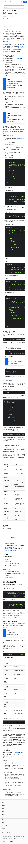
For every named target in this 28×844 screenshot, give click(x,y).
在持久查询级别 (8, 572)
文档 (4, 10)
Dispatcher (19, 448)
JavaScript (17, 727)
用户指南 (14, 10)
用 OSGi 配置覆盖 (9, 577)
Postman (14, 144)
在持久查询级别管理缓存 (10, 550)
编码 (18, 363)
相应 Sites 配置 (17, 58)
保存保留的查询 (18, 138)
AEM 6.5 (8, 10)
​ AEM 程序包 (16, 752)
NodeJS (4, 728)
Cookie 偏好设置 (11, 838)
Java (21, 727)
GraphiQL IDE (6, 44)
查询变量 (12, 376)
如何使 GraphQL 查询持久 (12, 617)
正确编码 (21, 439)
